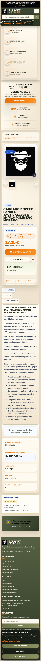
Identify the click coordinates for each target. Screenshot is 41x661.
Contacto (6, 609)
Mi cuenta (6, 581)
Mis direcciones (8, 586)
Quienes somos (8, 561)
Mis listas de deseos (10, 592)
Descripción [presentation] (8, 290)
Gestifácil (30, 224)
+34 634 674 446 (21, 6)
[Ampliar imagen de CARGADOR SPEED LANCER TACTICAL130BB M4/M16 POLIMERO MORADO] (20, 161)
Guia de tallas (8, 572)
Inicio (6, 134)
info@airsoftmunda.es (27, 3)
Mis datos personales (10, 589)
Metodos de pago (9, 567)
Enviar (20, 625)
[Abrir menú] (36, 11)
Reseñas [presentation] (7, 295)
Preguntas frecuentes (10, 569)
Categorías (15, 134)
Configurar (20, 651)
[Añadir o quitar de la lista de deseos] (33, 259)
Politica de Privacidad (23, 629)
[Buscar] (36, 17)
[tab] (20, 290)
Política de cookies (7, 641)
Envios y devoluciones (11, 564)
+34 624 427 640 (25, 600)
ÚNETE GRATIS (25, 101)
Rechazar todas (20, 646)
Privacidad (17, 641)
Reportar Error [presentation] (10, 301)
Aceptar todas (20, 656)
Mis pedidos (7, 583)
